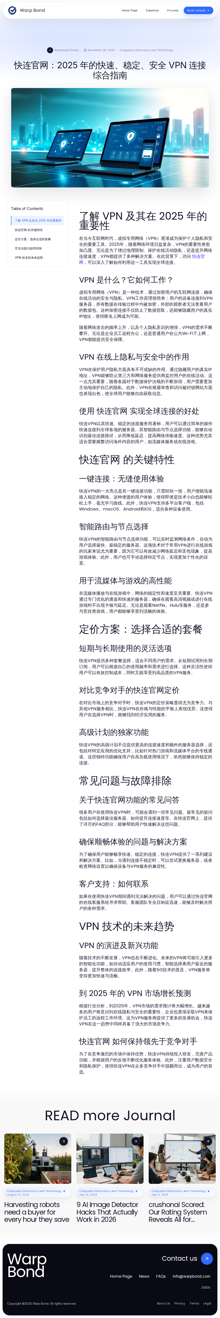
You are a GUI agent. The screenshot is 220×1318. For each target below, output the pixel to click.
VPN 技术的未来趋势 (29, 257)
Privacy (179, 1303)
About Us (163, 1303)
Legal (207, 1303)
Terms (194, 1303)
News (144, 1276)
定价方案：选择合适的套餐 (33, 239)
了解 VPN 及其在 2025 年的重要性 (38, 220)
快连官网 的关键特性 (29, 230)
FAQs (161, 1276)
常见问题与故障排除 (28, 248)
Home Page (121, 1276)
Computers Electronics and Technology (146, 50)
